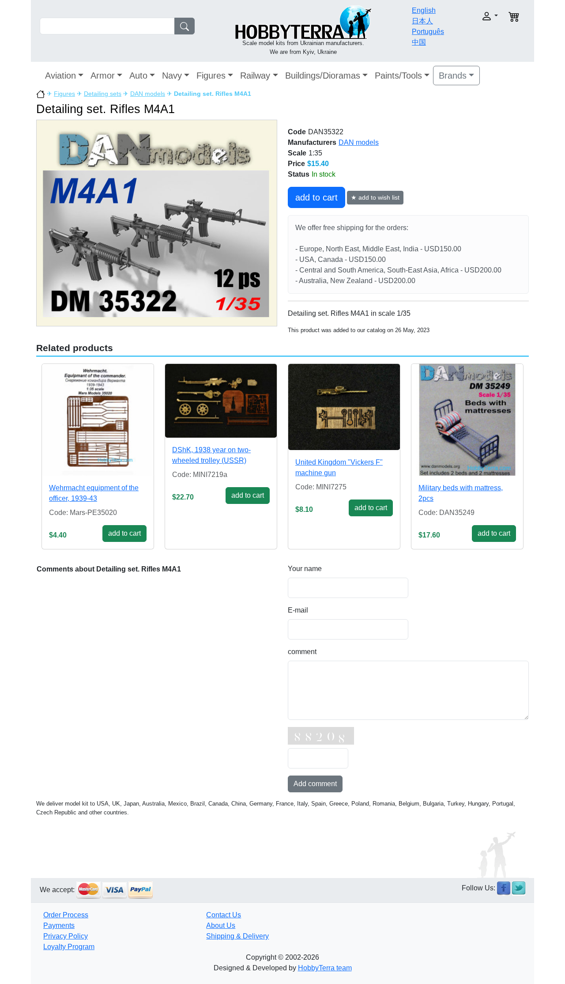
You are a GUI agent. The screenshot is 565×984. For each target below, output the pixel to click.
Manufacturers (312, 142)
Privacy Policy (65, 936)
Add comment (315, 783)
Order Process (65, 915)
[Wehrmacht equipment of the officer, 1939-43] (98, 420)
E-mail (298, 610)
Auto (138, 75)
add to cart (316, 197)
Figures (211, 75)
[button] (475, 16)
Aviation (60, 75)
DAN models (147, 93)
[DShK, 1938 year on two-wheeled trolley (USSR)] (221, 401)
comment (302, 651)
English (424, 10)
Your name (305, 568)
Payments (59, 925)
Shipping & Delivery (237, 936)
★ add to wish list (375, 197)
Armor (102, 75)
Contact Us (223, 915)
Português (428, 31)
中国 (419, 42)
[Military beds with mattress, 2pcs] (467, 420)
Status (298, 174)
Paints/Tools (398, 75)
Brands (453, 75)
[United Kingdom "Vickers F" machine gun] (344, 407)
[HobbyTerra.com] (303, 21)
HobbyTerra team (325, 968)
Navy (172, 75)
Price (296, 163)
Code (297, 132)
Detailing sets (102, 93)
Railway (255, 75)
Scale (297, 153)
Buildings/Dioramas (322, 75)
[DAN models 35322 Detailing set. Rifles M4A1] (156, 223)
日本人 (422, 21)
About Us (220, 925)
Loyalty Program (68, 946)
